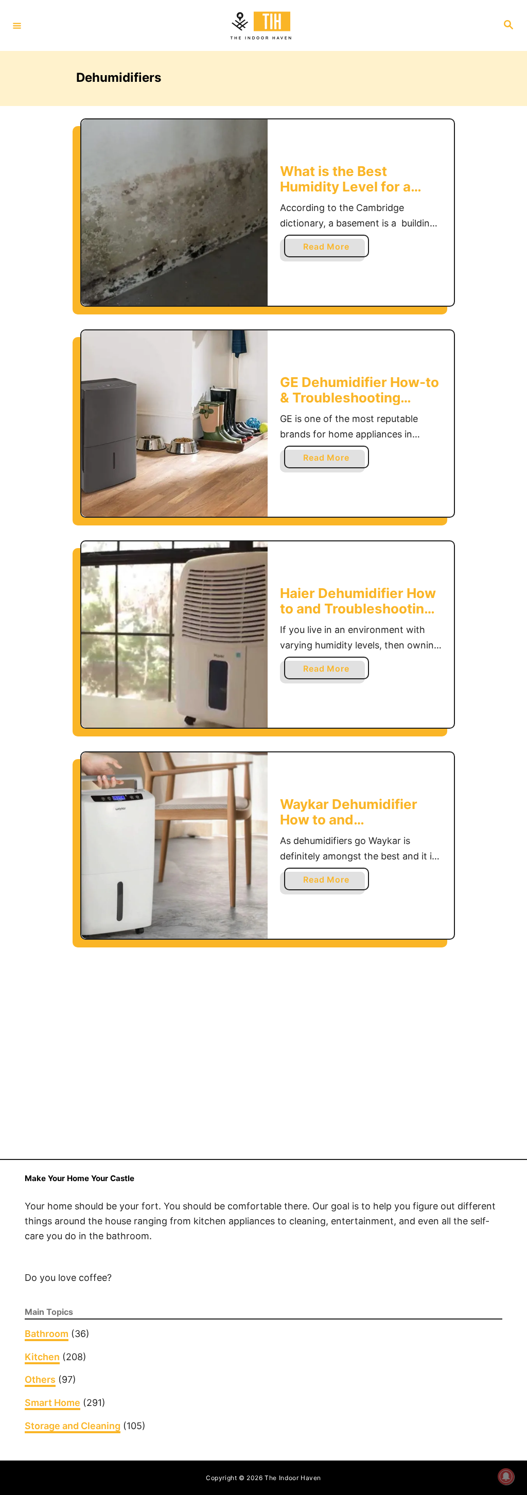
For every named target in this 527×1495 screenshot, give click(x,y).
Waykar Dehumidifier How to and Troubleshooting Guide (355, 819)
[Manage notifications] (506, 1476)
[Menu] (17, 25)
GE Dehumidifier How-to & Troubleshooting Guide (359, 397)
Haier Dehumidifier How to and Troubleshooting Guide (358, 608)
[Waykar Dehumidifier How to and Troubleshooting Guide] (174, 845)
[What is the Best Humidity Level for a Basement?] (174, 212)
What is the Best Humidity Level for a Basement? (345, 186)
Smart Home (52, 1402)
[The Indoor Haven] (262, 26)
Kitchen (42, 1356)
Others (40, 1379)
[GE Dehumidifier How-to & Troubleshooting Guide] (174, 423)
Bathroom (46, 1333)
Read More (330, 249)
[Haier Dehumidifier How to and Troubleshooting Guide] (174, 634)
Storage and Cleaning (72, 1425)
